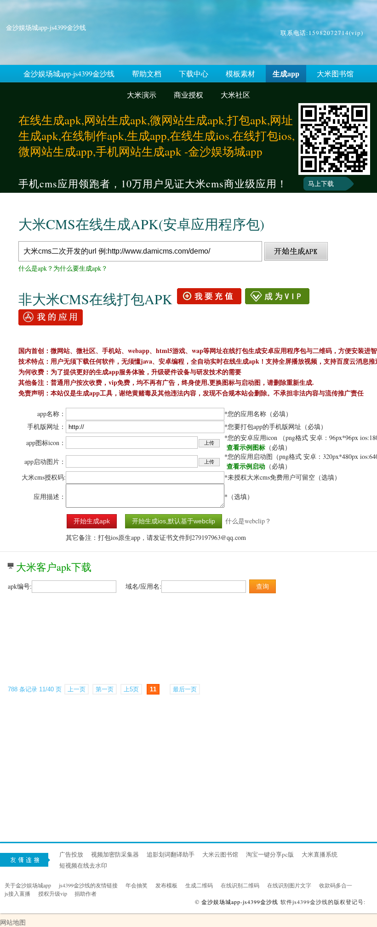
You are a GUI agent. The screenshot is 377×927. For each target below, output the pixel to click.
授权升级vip (52, 893)
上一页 (77, 689)
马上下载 (321, 183)
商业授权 (188, 94)
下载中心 (193, 73)
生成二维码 (199, 885)
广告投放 (71, 854)
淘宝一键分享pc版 (270, 854)
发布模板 (166, 885)
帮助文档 (146, 73)
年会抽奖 (137, 885)
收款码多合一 (335, 885)
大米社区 (235, 94)
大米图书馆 (335, 73)
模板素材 (240, 73)
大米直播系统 (319, 854)
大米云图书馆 (220, 854)
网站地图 (13, 922)
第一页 (105, 689)
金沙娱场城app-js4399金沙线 (46, 27)
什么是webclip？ (248, 520)
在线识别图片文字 (289, 885)
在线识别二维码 (240, 885)
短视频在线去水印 (83, 865)
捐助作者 (85, 893)
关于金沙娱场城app (28, 885)
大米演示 (141, 94)
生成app (286, 73)
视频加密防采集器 (115, 854)
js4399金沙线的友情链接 (88, 885)
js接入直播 (17, 893)
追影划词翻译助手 (170, 854)
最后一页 (185, 689)
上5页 (131, 689)
